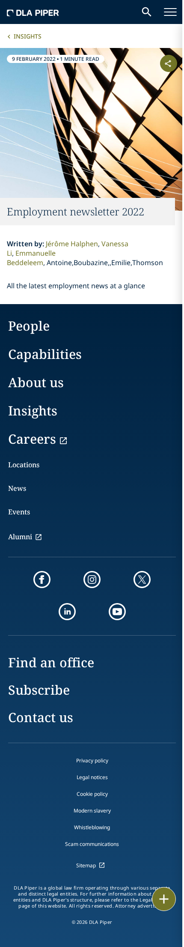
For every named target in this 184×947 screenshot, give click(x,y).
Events (19, 512)
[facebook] (41, 579)
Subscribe (39, 690)
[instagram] (92, 579)
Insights (28, 36)
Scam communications (92, 844)
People (29, 326)
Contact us (40, 717)
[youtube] (117, 611)
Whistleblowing (92, 827)
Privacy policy (92, 760)
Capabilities (45, 354)
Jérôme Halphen (72, 243)
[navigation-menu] (170, 12)
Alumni (20, 536)
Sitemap (86, 865)
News (17, 488)
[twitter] (142, 579)
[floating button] (164, 899)
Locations (23, 464)
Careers (32, 439)
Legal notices (92, 777)
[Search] (146, 12)
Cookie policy (92, 794)
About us (36, 382)
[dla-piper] (33, 12)
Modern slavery (92, 810)
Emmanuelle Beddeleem (31, 257)
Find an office (51, 662)
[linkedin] (67, 611)
